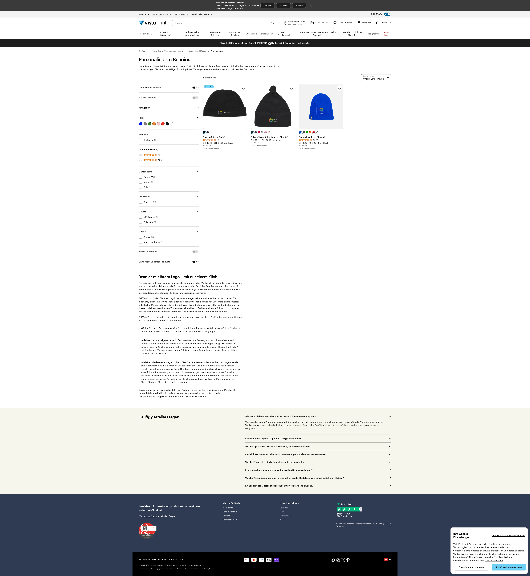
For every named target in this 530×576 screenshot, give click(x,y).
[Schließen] (311, 5)
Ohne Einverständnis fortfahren (508, 535)
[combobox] (222, 23)
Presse (283, 520)
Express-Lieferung (148, 251)
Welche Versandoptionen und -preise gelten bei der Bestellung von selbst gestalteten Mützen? (294, 477)
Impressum (162, 559)
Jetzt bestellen (303, 43)
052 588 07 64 (144, 559)
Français (283, 5)
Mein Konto (228, 508)
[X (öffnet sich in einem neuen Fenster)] (343, 560)
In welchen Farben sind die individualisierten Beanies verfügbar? (278, 470)
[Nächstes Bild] (526, 43)
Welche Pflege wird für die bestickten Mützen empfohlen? (275, 462)
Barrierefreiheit (230, 520)
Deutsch (267, 5)
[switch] (380, 14)
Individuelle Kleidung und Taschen (168, 51)
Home (154, 559)
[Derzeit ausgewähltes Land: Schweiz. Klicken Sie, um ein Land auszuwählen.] (387, 559)
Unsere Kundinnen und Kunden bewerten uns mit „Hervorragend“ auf (363, 525)
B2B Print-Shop (181, 14)
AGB (181, 559)
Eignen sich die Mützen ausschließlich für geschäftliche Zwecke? (279, 485)
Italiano (299, 5)
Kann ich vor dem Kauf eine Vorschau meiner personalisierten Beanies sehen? (286, 454)
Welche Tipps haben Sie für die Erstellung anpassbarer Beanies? (278, 446)
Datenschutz (173, 559)
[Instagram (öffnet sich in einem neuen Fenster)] (338, 560)
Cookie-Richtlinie (494, 560)
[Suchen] (273, 23)
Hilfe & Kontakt (230, 512)
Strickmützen (217, 51)
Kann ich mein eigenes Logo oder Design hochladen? (273, 438)
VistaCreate (144, 14)
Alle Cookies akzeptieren (509, 567)
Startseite (143, 51)
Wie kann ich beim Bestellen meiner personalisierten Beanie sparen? (280, 416)
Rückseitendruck (147, 97)
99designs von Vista (162, 14)
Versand (226, 516)
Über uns (284, 508)
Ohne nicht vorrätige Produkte (154, 261)
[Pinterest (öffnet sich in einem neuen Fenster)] (348, 560)
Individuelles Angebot (202, 14)
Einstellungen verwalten (471, 567)
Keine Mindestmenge (150, 87)
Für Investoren (286, 516)
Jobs (282, 512)
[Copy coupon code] (269, 43)
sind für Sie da (150, 516)
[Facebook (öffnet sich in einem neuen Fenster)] (333, 560)
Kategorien (144, 107)
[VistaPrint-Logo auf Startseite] (153, 23)
